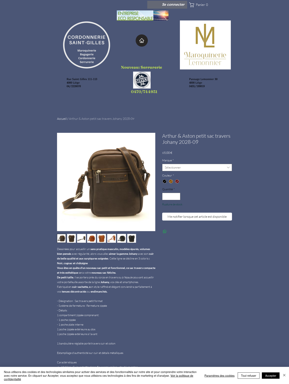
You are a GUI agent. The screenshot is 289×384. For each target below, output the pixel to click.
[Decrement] (165, 196)
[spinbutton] (171, 196)
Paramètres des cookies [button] (219, 376)
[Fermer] (284, 375)
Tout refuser (248, 376)
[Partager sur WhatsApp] (164, 231)
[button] (200, 4)
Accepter (270, 376)
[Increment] (177, 196)
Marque (168, 160)
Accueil (62, 119)
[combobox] (197, 167)
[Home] (142, 40)
